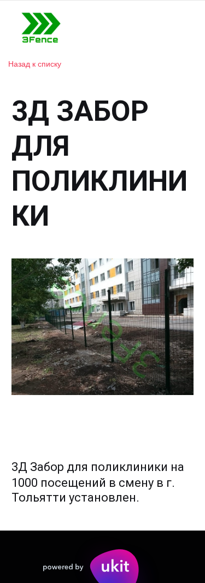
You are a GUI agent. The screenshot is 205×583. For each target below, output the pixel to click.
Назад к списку (34, 63)
